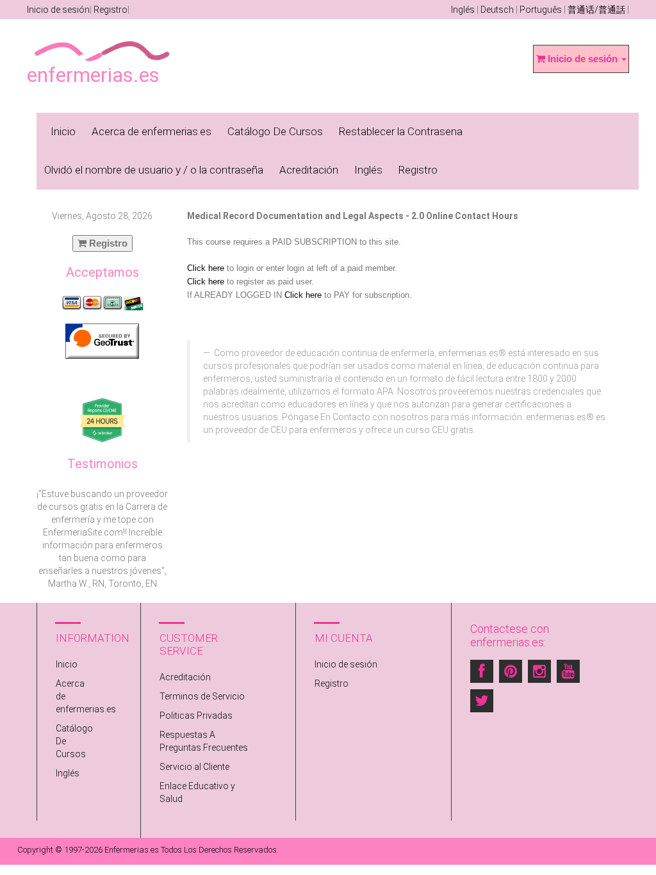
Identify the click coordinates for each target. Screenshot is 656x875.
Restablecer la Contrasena (401, 131)
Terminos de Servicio (202, 696)
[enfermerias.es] (103, 42)
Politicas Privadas (196, 715)
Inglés (463, 9)
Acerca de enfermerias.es (151, 131)
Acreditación (308, 169)
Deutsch (497, 9)
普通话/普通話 (596, 9)
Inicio (63, 131)
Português (541, 9)
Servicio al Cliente (194, 767)
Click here (205, 268)
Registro (110, 9)
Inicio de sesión (58, 9)
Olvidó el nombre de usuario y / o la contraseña (153, 169)
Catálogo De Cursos (275, 131)
